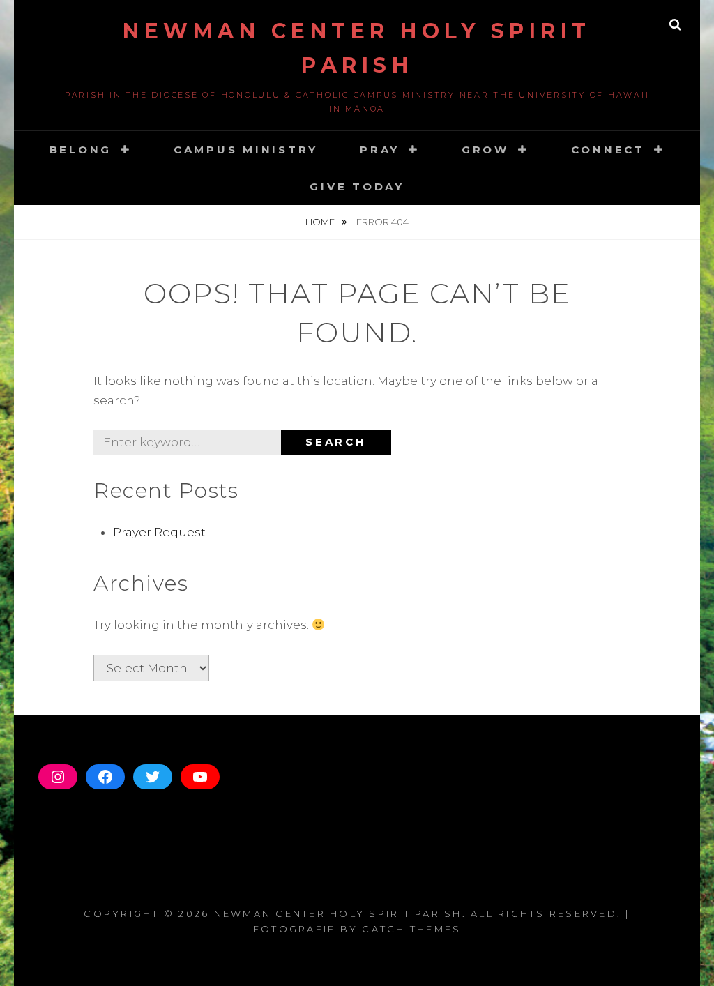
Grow (485, 149)
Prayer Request (159, 532)
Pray (380, 149)
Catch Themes (411, 928)
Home (321, 221)
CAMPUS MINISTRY (246, 149)
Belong (81, 149)
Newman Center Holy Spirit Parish (338, 913)
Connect (608, 149)
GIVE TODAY (357, 186)
